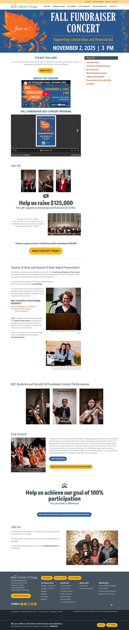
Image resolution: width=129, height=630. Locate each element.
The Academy (71, 6)
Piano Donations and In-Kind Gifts (98, 80)
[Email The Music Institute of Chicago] (35, 604)
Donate (89, 2)
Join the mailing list (21, 596)
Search (116, 2)
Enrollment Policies (66, 591)
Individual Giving (92, 62)
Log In (109, 2)
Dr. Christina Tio (23, 311)
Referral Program (65, 597)
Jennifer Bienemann (50, 546)
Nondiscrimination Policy (29, 612)
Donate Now (47, 578)
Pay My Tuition (60, 578)
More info (54, 626)
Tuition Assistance (66, 594)
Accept (101, 625)
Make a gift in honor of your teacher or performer (71, 467)
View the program (58, 459)
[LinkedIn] (32, 604)
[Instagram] (25, 604)
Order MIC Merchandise (68, 602)
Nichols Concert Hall (100, 6)
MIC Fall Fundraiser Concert (96, 73)
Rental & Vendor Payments (107, 591)
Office (60, 612)
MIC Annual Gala (92, 70)
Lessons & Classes (59, 6)
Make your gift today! (45, 250)
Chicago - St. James (47, 588)
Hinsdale (44, 591)
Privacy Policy (43, 612)
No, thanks (112, 625)
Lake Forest (45, 597)
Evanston (44, 594)
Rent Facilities (103, 588)
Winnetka (44, 599)
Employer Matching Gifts (95, 77)
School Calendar (65, 588)
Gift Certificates (65, 599)
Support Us (113, 6)
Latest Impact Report (86, 588)
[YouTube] (28, 604)
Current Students (99, 2)
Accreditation (15, 612)
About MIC (47, 6)
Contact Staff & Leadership (107, 586)
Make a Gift (45, 70)
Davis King (32, 306)
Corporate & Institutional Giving (98, 66)
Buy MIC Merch (75, 578)
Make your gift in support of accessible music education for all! (64, 514)
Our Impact (90, 84)
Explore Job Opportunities (107, 594)
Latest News (84, 586)
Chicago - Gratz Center (48, 586)
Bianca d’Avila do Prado (23, 309)
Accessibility (53, 612)
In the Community (84, 6)
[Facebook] (22, 604)
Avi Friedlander (20, 306)
